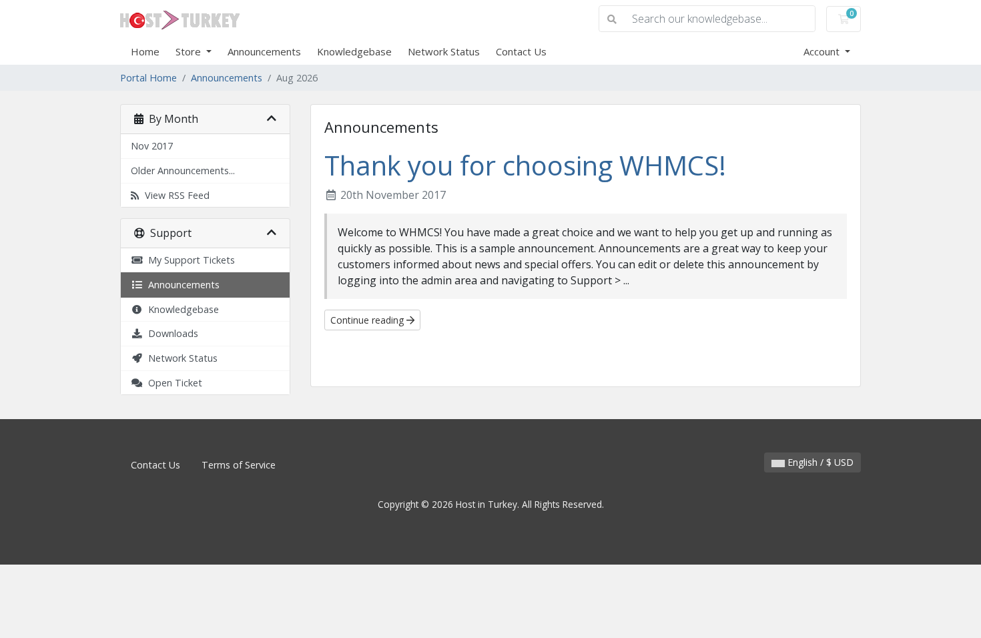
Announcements (264, 51)
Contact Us (521, 51)
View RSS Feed (174, 195)
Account (822, 51)
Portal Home (148, 77)
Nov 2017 (152, 145)
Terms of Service (239, 464)
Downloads (170, 333)
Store (190, 51)
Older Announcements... (183, 170)
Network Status (444, 51)
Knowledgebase (354, 51)
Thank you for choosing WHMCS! (525, 165)
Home (145, 51)
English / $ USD (819, 462)
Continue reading (368, 320)
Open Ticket (172, 382)
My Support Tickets (189, 260)
